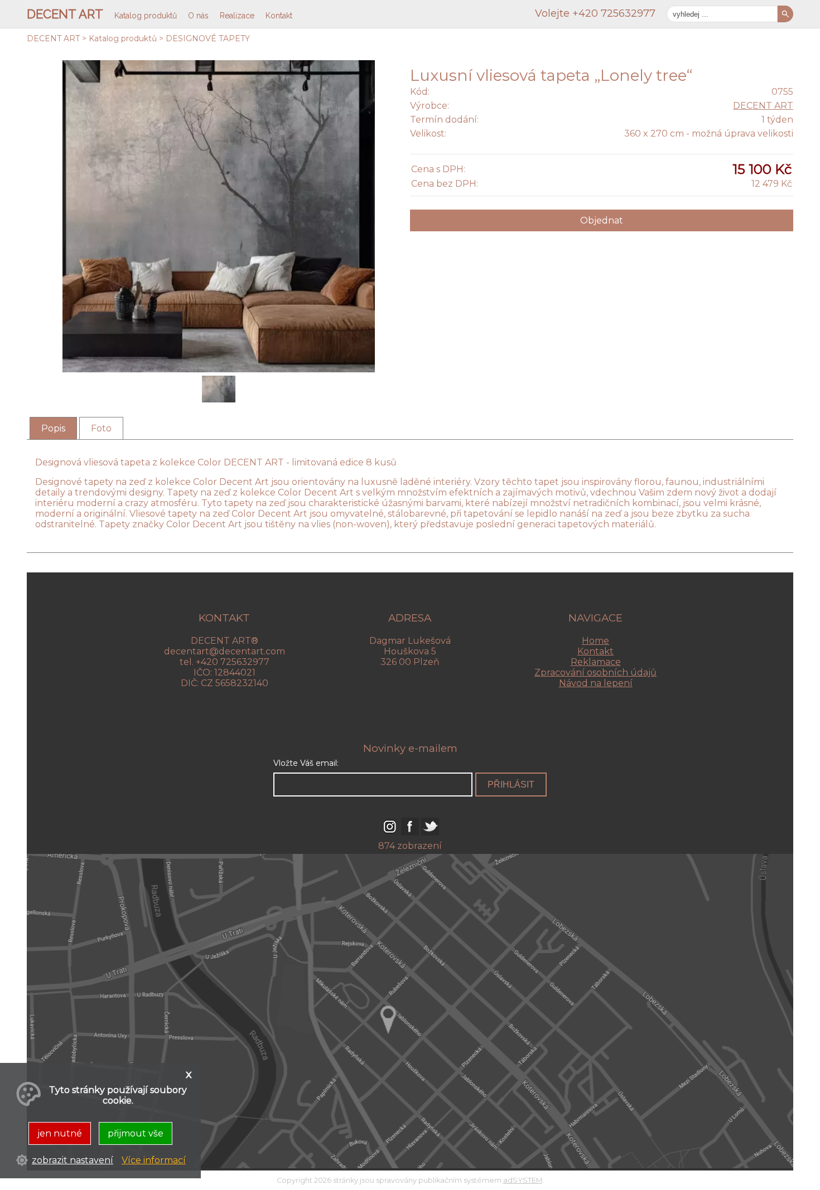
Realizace (237, 15)
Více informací (154, 1160)
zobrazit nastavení (72, 1160)
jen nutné (59, 1133)
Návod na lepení (596, 683)
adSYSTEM (522, 1180)
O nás (198, 15)
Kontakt (595, 651)
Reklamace (596, 662)
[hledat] (785, 14)
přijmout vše (135, 1133)
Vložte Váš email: (306, 763)
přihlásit (511, 784)
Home (595, 640)
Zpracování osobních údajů (595, 672)
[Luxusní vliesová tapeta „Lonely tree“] (218, 390)
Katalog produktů (123, 38)
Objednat (601, 220)
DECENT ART (53, 38)
